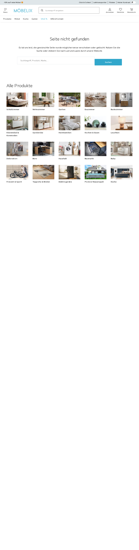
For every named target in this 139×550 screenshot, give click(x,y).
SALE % (44, 19)
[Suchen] (42, 10)
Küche (25, 19)
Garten (35, 19)
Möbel (17, 19)
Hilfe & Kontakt (56, 19)
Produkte (7, 19)
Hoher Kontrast (124, 2)
